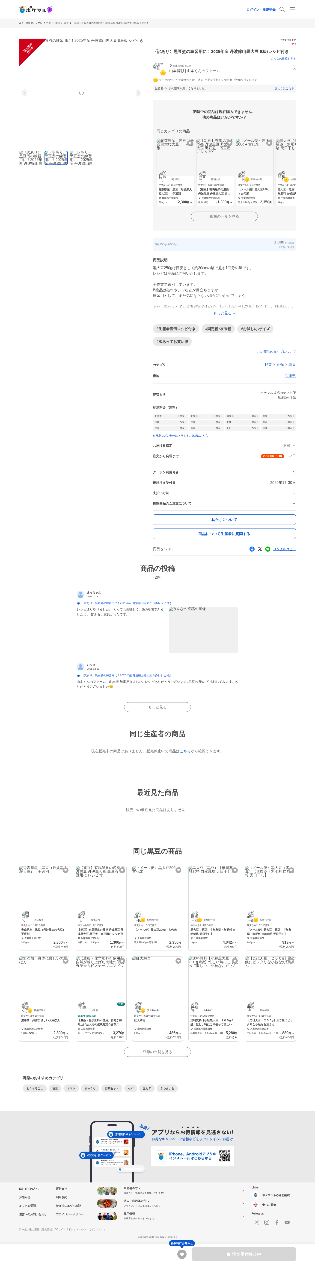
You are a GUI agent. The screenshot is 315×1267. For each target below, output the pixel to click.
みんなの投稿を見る (283, 58)
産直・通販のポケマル (30, 23)
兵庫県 (290, 376)
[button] (224, 69)
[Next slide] (138, 93)
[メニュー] (292, 9)
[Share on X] (260, 549)
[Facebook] (277, 1222)
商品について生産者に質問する (224, 534)
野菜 (48, 23)
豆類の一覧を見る (224, 216)
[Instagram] (267, 1222)
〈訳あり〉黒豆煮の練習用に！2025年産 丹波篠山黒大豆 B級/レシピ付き (111, 23)
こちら (185, 751)
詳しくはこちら (284, 88)
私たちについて (224, 520)
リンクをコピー (284, 549)
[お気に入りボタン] (190, 143)
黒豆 (66, 23)
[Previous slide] (25, 93)
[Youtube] (287, 1222)
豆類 (57, 23)
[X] (257, 1222)
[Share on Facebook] (252, 549)
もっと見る (157, 707)
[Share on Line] (267, 549)
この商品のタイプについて (276, 351)
